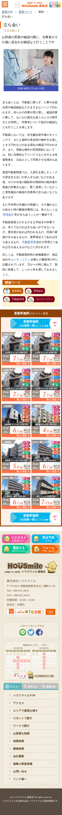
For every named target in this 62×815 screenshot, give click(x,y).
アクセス (18, 703)
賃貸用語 (17, 291)
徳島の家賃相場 (22, 763)
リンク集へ (20, 779)
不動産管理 (29, 242)
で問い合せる (48, 549)
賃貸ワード (25, 11)
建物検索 (18, 748)
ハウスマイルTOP (24, 695)
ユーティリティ (20, 259)
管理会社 (8, 214)
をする (48, 539)
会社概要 (18, 756)
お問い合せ (20, 771)
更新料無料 (31, 321)
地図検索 (18, 741)
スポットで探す (22, 718)
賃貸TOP (7, 11)
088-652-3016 (18, 549)
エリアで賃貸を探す (25, 710)
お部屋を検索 (21, 733)
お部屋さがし (19, 539)
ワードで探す (21, 725)
